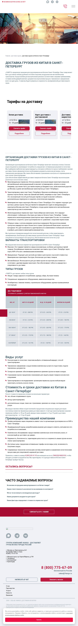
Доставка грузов (16, 56)
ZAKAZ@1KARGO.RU (59, 455)
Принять (39, 619)
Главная (7, 56)
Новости (9, 593)
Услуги (8, 590)
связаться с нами (39, 512)
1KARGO (18, 600)
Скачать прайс (19, 128)
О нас (8, 586)
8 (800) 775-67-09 (12, 553)
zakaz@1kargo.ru (65, 573)
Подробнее (19, 133)
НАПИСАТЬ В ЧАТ (22, 580)
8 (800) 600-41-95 (31, 455)
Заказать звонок (56, 580)
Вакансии (9, 595)
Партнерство (10, 588)
